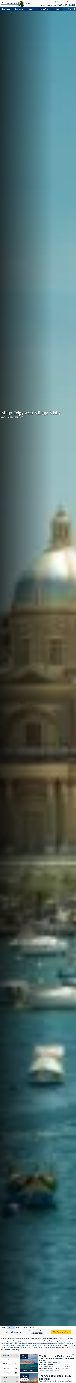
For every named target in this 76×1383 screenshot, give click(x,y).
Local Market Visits (14, 1345)
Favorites (71, 2)
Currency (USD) (54, 2)
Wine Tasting (26, 1345)
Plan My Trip (43, 9)
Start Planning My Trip (60, 1332)
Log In (63, 2)
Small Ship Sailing (52, 1345)
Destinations (6, 9)
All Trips (11, 1327)
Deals (32, 1327)
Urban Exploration (37, 1345)
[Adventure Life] (15, 3)
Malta (4, 1327)
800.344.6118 (66, 4)
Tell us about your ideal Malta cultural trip (33, 1347)
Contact (56, 9)
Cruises (18, 1327)
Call (37, 1333)
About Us (31, 9)
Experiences (19, 9)
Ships (25, 1327)
